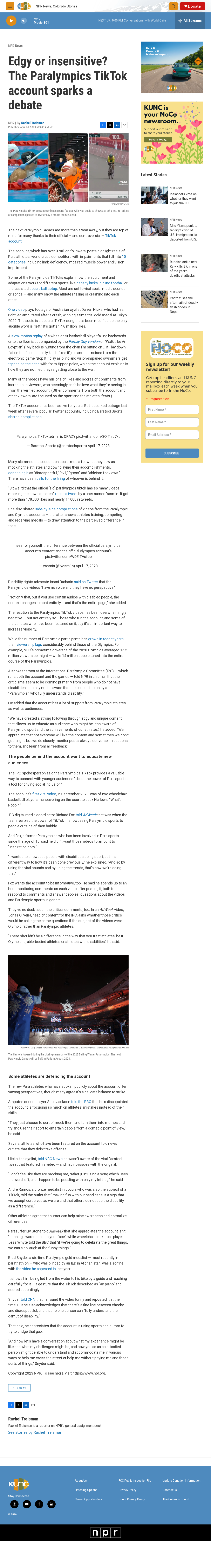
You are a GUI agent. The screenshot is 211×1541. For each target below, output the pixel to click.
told (86, 815)
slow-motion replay (27, 336)
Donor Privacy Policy (132, 1499)
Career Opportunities (88, 1499)
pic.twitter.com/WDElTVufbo (68, 556)
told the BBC (81, 1102)
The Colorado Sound (176, 1499)
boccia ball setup (43, 288)
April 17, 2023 (99, 446)
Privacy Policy (127, 1490)
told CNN (28, 1299)
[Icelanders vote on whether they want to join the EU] (154, 195)
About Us (81, 1480)
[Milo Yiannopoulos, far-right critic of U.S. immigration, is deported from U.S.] (154, 227)
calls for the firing (50, 478)
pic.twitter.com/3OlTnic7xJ (98, 436)
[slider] (30, 20)
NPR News (15, 46)
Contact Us (170, 1490)
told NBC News (50, 1159)
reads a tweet (66, 494)
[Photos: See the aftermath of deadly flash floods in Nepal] (154, 299)
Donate (194, 6)
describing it (18, 473)
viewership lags (29, 644)
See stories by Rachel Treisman (35, 1432)
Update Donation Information (181, 1480)
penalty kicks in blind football (99, 283)
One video (16, 309)
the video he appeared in (36, 1269)
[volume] (23, 20)
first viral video (44, 794)
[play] (11, 20)
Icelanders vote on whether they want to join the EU (183, 198)
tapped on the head (24, 364)
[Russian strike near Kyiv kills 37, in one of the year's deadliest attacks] (154, 263)
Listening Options (86, 1490)
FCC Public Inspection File (135, 1480)
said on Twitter (86, 582)
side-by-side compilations (56, 509)
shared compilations (25, 417)
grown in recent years (106, 639)
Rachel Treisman (32, 123)
